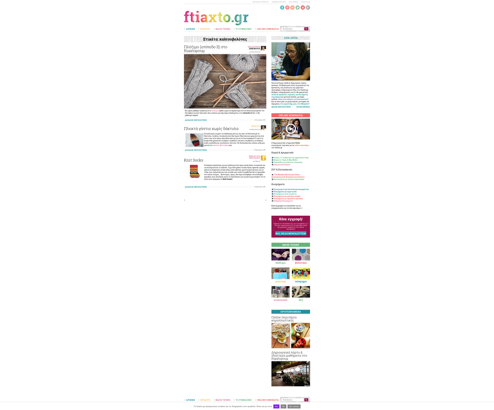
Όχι (283, 406)
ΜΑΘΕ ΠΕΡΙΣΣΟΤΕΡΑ (281, 107)
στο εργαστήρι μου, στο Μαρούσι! (295, 104)
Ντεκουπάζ (281, 300)
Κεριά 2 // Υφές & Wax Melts (286, 160)
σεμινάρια (275, 97)
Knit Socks (193, 160)
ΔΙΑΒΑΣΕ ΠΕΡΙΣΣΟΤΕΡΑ (196, 120)
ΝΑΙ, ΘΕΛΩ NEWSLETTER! (290, 233)
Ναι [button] (276, 406)
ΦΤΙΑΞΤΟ (205, 29)
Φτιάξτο (255, 126)
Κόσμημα (301, 281)
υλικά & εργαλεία (278, 95)
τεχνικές (291, 95)
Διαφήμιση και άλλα (279, 2)
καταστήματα (302, 95)
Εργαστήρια (254, 47)
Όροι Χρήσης (293, 2)
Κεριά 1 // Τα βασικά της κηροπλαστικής (291, 158)
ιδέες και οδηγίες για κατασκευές (293, 99)
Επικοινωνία (306, 2)
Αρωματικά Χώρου (282, 165)
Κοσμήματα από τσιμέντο (285, 194)
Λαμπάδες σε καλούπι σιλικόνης (288, 162)
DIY (301, 300)
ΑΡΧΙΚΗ (190, 29)
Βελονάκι (301, 262)
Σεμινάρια (254, 48)
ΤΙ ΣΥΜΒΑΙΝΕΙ (244, 29)
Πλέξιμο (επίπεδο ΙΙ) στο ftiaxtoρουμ (205, 48)
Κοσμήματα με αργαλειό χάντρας (288, 199)
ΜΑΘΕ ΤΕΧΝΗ (222, 29)
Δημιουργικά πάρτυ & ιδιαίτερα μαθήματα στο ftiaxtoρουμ (289, 355)
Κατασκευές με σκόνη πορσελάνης (289, 179)
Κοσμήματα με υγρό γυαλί (285, 192)
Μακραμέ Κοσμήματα (283, 201)
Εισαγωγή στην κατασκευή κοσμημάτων (291, 189)
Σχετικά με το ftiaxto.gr (260, 2)
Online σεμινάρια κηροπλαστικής (284, 318)
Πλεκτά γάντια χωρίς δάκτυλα (211, 128)
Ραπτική (280, 281)
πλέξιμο (215, 111)
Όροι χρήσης (294, 406)
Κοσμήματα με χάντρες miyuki (287, 196)
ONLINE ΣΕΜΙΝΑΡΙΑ (268, 29)
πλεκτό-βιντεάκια (221, 145)
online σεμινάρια (301, 145)
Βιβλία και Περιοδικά (254, 157)
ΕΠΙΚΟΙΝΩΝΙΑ (303, 107)
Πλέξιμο (280, 262)
